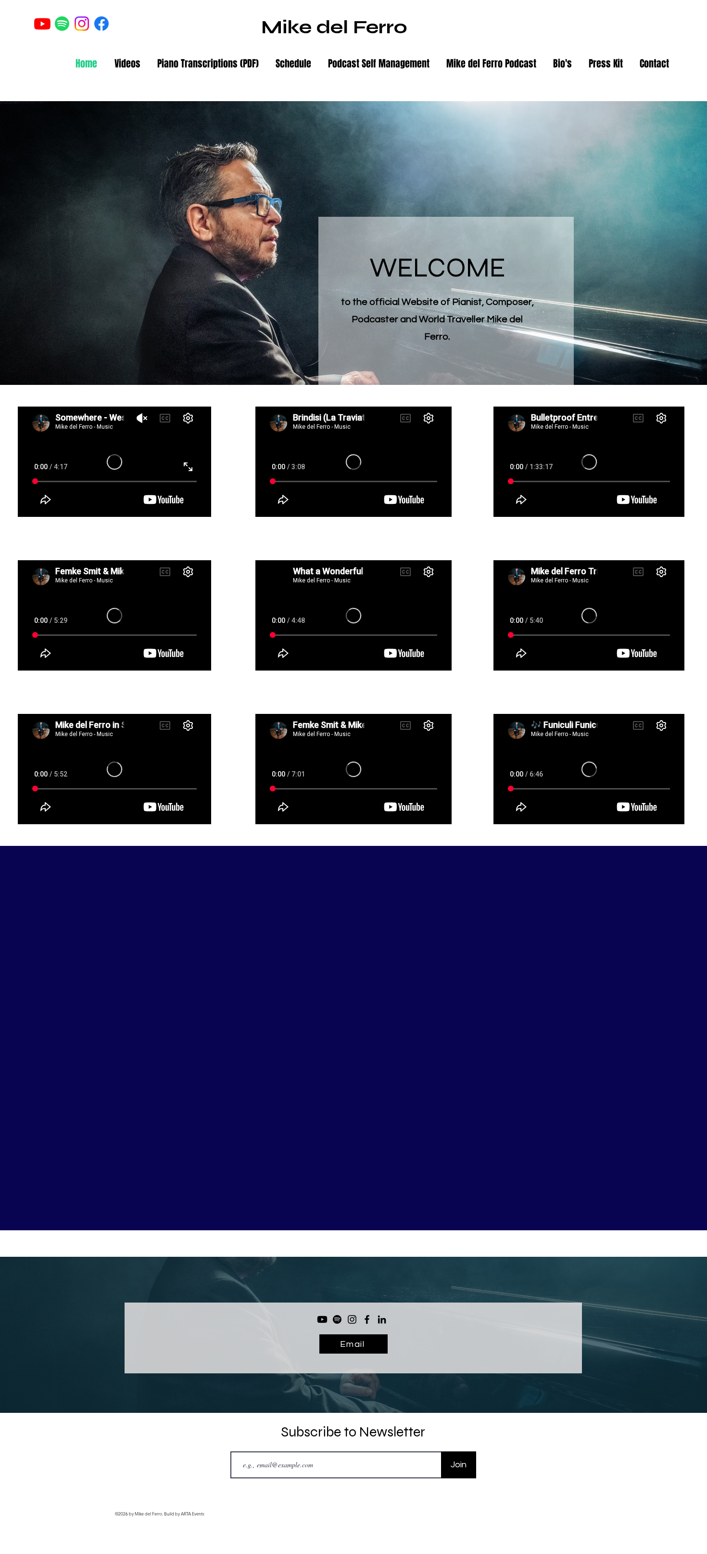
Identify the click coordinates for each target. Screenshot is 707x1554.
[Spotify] (62, 23)
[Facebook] (367, 1319)
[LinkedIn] (382, 1319)
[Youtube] (42, 23)
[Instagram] (352, 1319)
